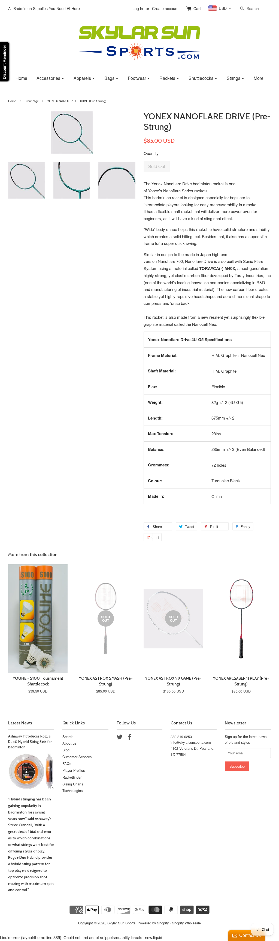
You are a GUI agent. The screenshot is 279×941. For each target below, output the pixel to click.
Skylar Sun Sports (121, 922)
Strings (234, 78)
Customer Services (77, 756)
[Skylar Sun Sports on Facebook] (129, 737)
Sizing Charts (72, 784)
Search (67, 736)
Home (21, 78)
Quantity (151, 153)
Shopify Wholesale (186, 922)
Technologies (72, 790)
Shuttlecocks (201, 78)
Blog (65, 749)
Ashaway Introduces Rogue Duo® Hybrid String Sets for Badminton (30, 741)
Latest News (20, 723)
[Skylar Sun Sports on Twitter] (120, 737)
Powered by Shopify (153, 922)
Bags (110, 78)
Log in (137, 8)
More (258, 78)
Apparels (83, 78)
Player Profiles (73, 770)
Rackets (167, 78)
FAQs (66, 763)
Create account (165, 8)
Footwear (137, 78)
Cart (197, 8)
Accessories (49, 78)
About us (69, 743)
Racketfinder (71, 777)
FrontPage (32, 101)
